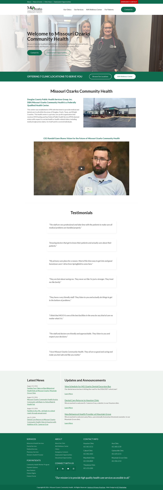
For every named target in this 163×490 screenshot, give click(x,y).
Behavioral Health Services (35, 443)
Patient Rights (31, 473)
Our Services (78, 10)
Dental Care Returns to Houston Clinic (82, 400)
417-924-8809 (88, 461)
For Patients (109, 10)
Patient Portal (31, 476)
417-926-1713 (116, 461)
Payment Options (32, 467)
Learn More (69, 394)
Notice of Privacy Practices (96, 487)
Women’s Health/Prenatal (35, 455)
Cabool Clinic (88, 451)
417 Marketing (121, 487)
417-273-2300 (88, 468)
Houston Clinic (88, 443)
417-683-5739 (116, 446)
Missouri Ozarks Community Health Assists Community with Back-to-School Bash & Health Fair (42, 401)
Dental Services (32, 446)
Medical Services (32, 449)
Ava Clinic (115, 443)
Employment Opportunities (62, 2)
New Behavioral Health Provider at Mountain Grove (88, 414)
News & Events (37, 2)
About (29, 2)
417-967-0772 (88, 446)
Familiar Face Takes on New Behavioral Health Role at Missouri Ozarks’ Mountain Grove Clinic (42, 390)
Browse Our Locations (100, 77)
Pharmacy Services (33, 452)
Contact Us (128, 10)
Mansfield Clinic (89, 458)
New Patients (31, 470)
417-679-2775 (116, 454)
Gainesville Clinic (118, 451)
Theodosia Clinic (89, 465)
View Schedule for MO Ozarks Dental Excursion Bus (88, 386)
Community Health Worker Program (38, 464)
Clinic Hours (48, 2)
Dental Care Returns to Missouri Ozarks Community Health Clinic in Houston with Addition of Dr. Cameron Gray (41, 422)
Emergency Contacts (61, 452)
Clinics (57, 449)
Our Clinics (67, 10)
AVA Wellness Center (94, 10)
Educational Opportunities (63, 458)
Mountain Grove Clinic (119, 458)
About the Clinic (60, 443)
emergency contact (129, 2)
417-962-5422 (88, 454)
